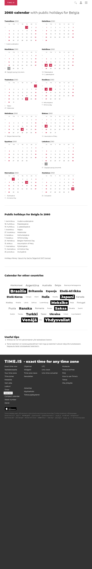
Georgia (28, 297)
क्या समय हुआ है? (26, 415)
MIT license (45, 258)
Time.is (11, 3)
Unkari (65, 314)
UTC (43, 366)
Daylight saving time (13, 72)
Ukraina (55, 314)
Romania (39, 308)
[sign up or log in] (81, 3)
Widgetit (27, 370)
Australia (47, 285)
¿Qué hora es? (35, 415)
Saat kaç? (51, 418)
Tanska (20, 314)
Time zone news (30, 373)
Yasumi (21, 258)
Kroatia (18, 302)
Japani (67, 297)
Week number (10, 400)
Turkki (32, 314)
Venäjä (29, 319)
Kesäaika (8, 380)
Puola (12, 308)
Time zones (9, 376)
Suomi (80, 308)
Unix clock (46, 370)
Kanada (80, 297)
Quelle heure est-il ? (48, 415)
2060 (17, 21)
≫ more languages (79, 418)
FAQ (64, 373)
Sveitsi (12, 314)
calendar (42, 13)
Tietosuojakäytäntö (32, 395)
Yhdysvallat (57, 319)
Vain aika (8, 383)
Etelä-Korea (15, 296)
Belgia (74, 13)
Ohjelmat (28, 366)
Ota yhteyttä (67, 383)
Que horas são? (9, 418)
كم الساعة (58, 415)
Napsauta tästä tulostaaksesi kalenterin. (23, 346)
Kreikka (9, 303)
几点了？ (18, 415)
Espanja (51, 291)
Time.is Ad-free (68, 370)
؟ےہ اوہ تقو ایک (67, 418)
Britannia (35, 291)
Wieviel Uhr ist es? (30, 418)
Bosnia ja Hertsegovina (72, 285)
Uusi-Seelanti (76, 314)
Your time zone (11, 373)
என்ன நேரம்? (58, 418)
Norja (72, 302)
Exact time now (11, 366)
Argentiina (32, 285)
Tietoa (64, 380)
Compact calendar (12, 396)
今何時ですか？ (42, 418)
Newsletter (28, 376)
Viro (40, 320)
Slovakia (72, 308)
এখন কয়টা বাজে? (65, 415)
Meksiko (59, 302)
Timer (7, 390)
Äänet (7, 403)
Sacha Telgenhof (33, 258)
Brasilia (18, 291)
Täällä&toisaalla (11, 370)
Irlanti (36, 297)
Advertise (28, 388)
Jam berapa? (19, 418)
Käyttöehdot (29, 391)
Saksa (61, 308)
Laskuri (8, 386)
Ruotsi (49, 308)
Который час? (75, 415)
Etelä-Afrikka (70, 291)
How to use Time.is (70, 376)
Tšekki (43, 314)
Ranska (25, 308)
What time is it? (10, 415)
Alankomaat (16, 285)
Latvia (26, 302)
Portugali (81, 303)
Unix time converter (50, 373)
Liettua (33, 302)
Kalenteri (8, 393)
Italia (45, 297)
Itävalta (55, 297)
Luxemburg (44, 302)
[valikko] (86, 2)
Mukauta (66, 366)
